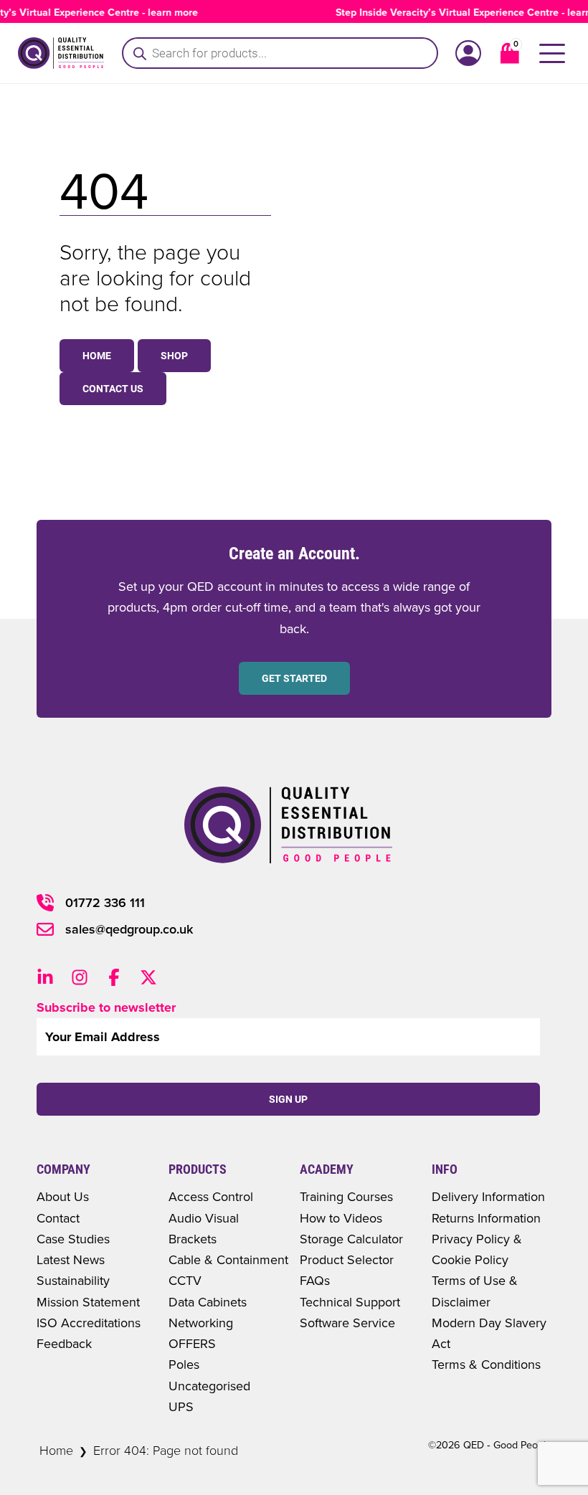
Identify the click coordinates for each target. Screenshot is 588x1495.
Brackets (193, 1239)
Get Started (294, 678)
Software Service (347, 1323)
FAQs (315, 1280)
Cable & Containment (228, 1259)
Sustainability (73, 1280)
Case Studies (73, 1239)
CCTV (185, 1280)
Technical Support (350, 1302)
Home (96, 355)
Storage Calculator (351, 1239)
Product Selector (347, 1259)
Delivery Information (488, 1196)
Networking (201, 1323)
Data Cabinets (208, 1302)
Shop (174, 355)
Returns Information (486, 1218)
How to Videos (341, 1218)
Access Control (211, 1196)
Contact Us (112, 388)
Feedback (64, 1343)
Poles (184, 1364)
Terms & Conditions (486, 1364)
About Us (63, 1196)
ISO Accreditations (89, 1323)
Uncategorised (209, 1386)
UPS (181, 1406)
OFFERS (192, 1343)
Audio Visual (204, 1218)
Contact (58, 1218)
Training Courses (346, 1196)
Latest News (71, 1259)
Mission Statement (88, 1302)
